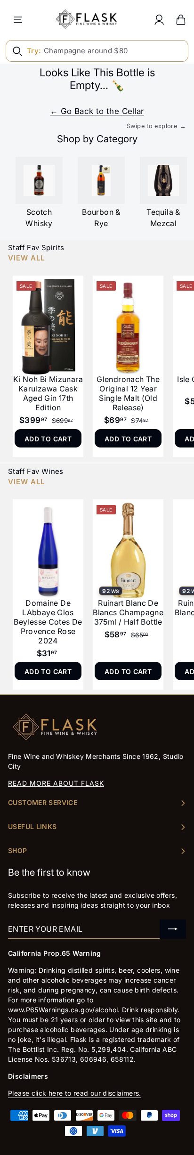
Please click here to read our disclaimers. (74, 1093)
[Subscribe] (173, 929)
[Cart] (181, 19)
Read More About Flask (56, 783)
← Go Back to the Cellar (97, 111)
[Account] (159, 19)
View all (26, 257)
